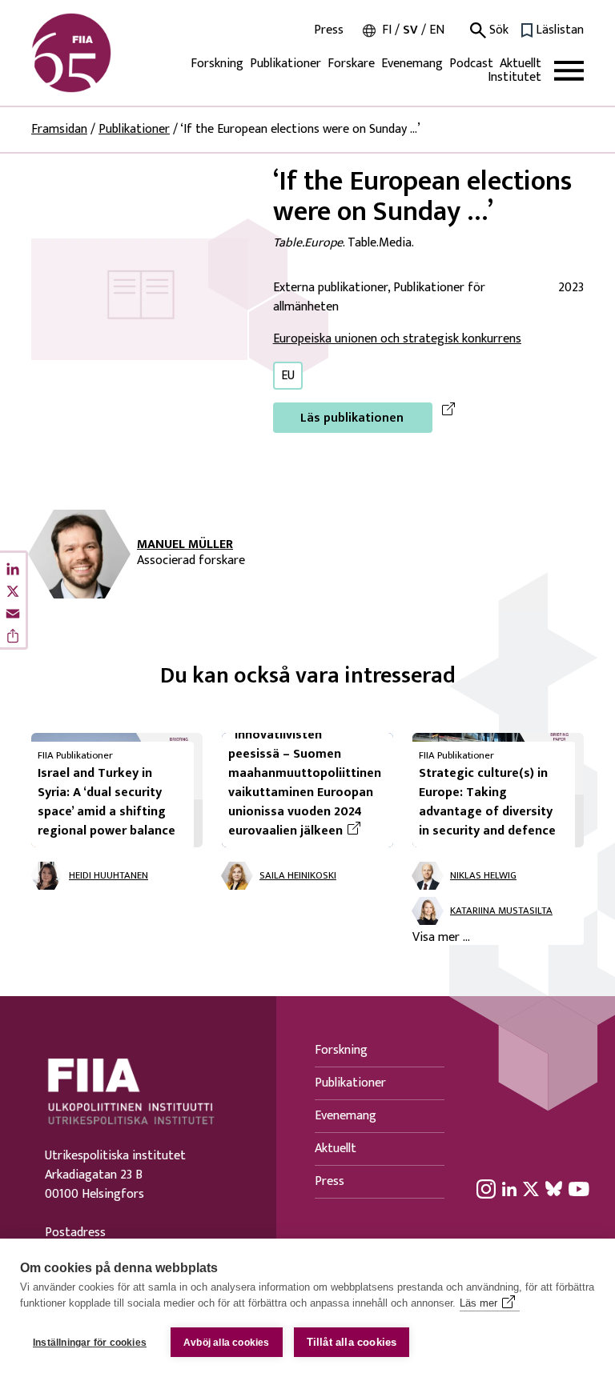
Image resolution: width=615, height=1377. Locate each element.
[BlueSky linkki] (553, 1189)
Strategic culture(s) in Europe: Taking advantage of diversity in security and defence (487, 802)
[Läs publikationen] (139, 299)
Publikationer (285, 63)
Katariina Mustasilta (501, 911)
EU (288, 375)
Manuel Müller (185, 545)
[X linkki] (531, 1189)
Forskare (351, 63)
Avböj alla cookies (226, 1342)
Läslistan (560, 30)
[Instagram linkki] (486, 1189)
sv (410, 30)
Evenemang (412, 63)
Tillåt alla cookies (352, 1342)
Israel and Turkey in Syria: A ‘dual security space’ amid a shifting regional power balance (106, 802)
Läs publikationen (352, 418)
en (436, 30)
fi (387, 30)
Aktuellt (520, 63)
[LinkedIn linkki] (509, 1189)
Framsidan (59, 129)
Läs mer (478, 1303)
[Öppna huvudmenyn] (569, 71)
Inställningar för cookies (90, 1342)
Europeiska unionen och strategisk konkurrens (397, 339)
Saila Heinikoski (297, 876)
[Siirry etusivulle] (108, 53)
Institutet (514, 77)
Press (329, 30)
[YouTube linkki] (579, 1189)
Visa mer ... (441, 938)
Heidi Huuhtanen (108, 876)
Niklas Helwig (483, 876)
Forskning (217, 63)
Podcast (471, 63)
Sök (497, 30)
